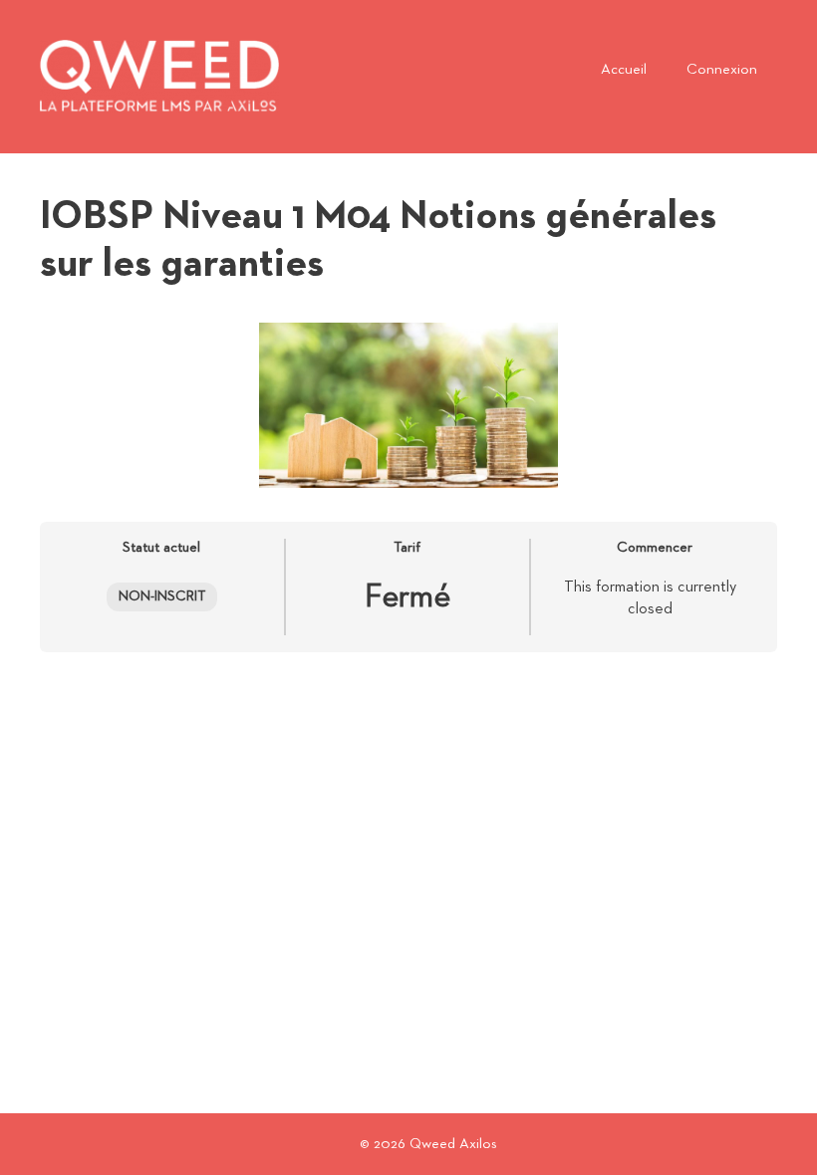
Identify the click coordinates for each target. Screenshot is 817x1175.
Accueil (624, 69)
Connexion (721, 69)
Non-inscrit (162, 596)
